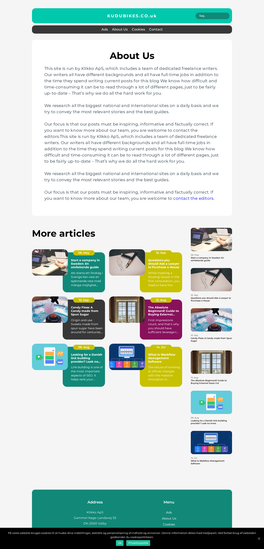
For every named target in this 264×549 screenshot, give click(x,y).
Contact (156, 29)
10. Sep (161, 253)
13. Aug (161, 300)
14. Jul (161, 347)
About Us (120, 29)
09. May (84, 253)
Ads (104, 29)
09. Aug (84, 347)
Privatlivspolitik (138, 542)
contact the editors (193, 198)
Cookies (138, 29)
